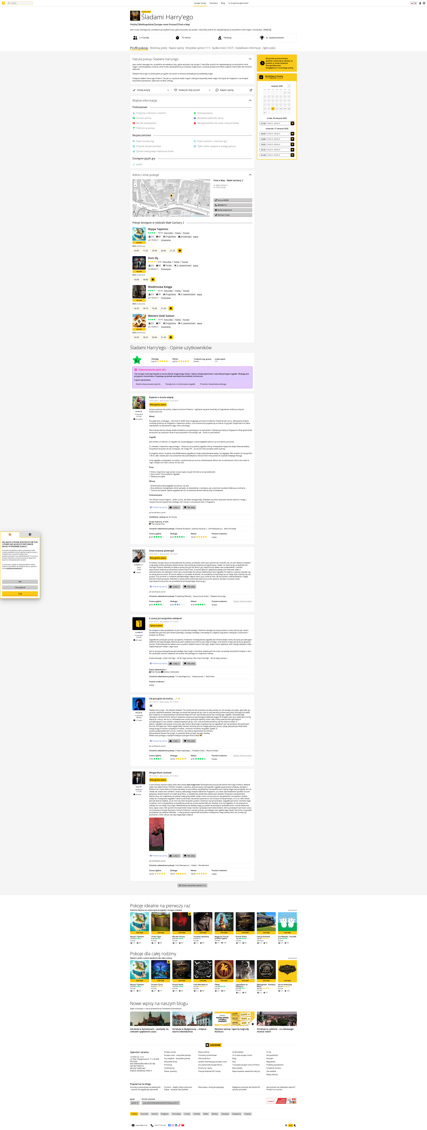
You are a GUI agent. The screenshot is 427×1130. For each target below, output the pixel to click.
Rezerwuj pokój (158, 48)
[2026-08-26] (289, 86)
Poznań (186, 233)
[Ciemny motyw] (295, 1125)
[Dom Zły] (139, 263)
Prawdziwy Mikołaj (183, 596)
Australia (144, 1114)
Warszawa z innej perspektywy (211, 1087)
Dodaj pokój (292, 910)
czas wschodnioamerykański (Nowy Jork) (160, 1103)
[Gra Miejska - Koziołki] (287, 921)
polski (133, 1103)
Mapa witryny (272, 1074)
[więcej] (267, 29)
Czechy (187, 1114)
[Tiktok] (179, 1125)
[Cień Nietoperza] (202, 969)
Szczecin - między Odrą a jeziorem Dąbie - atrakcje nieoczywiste (178, 1088)
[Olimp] (224, 969)
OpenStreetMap (197, 216)
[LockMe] (138, 623)
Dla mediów (271, 1071)
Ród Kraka (210, 676)
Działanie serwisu (273, 1068)
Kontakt (269, 1058)
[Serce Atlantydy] (287, 969)
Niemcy (215, 1114)
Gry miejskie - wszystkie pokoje (177, 1058)
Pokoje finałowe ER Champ (209, 1071)
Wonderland (203, 865)
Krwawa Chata (198, 750)
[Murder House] (181, 921)
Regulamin (270, 1062)
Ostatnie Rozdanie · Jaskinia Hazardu (190, 528)
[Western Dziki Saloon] (139, 320)
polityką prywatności (14, 568)
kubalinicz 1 (138, 565)
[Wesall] (138, 703)
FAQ (234, 1062)
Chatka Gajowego (182, 750)
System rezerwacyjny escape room (212, 1062)
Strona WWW (223, 200)
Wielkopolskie (146, 24)
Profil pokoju (139, 48)
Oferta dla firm (204, 1058)
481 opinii (138, 640)
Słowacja (225, 1114)
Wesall (138, 713)
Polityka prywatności (275, 1065)
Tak (20, 593)
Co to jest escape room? (238, 3)
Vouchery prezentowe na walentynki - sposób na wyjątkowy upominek (145, 1088)
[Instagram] (172, 1125)
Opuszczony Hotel (200, 596)
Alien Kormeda (230, 528)
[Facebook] (169, 1125)
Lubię (176, 507)
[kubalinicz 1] (138, 556)
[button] (135, 182)
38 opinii (138, 794)
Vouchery (214, 3)
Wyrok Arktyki (212, 750)
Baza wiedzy (237, 1068)
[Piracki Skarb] (245, 921)
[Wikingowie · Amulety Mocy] (266, 969)
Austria (155, 1114)
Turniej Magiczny (182, 676)
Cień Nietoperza (215, 528)
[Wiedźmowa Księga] (139, 291)
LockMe (138, 632)
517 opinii (138, 720)
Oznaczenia (166, 240)
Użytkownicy (169, 1068)
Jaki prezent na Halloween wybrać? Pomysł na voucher (280, 1088)
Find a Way (184, 24)
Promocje (168, 1065)
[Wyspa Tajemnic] (139, 234)
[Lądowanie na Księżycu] (245, 969)
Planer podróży (170, 1071)
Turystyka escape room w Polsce (246, 1065)
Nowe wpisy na (159, 1003)
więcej (195, 237)
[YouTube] (182, 1125)
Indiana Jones (197, 676)
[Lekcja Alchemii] (266, 921)
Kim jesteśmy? (272, 1055)
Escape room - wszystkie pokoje (177, 1055)
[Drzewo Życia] (160, 969)
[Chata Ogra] (160, 921)
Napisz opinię (176, 48)
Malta (205, 1114)
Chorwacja (176, 1114)
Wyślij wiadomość (224, 210)
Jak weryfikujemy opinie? (157, 513)
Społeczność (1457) (223, 48)
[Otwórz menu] (424, 3)
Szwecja (247, 1114)
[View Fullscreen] (135, 190)
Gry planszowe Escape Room (210, 1065)
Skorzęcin (260, 940)
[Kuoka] (138, 402)
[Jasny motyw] (286, 1125)
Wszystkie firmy (170, 1062)
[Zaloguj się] (420, 3)
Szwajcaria (236, 1114)
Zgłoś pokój (269, 48)
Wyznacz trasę (223, 215)
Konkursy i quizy (205, 1068)
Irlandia (196, 1114)
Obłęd (193, 865)
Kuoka (138, 411)
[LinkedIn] (176, 1125)
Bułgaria (164, 1114)
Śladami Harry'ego (218, 596)
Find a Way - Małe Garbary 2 (228, 180)
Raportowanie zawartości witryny (246, 1071)
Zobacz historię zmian (242, 601)
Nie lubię (191, 507)
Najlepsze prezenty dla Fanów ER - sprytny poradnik (246, 1088)
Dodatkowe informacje (248, 48)
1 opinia (138, 572)
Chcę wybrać (20, 587)
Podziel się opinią (159, 507)
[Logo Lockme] (3, 3)
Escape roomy (200, 3)
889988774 (222, 205)
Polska (133, 24)
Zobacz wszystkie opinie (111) (193, 885)
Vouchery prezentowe (207, 1055)
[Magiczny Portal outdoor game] (224, 921)
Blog (223, 3)
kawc (138, 787)
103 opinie (139, 419)
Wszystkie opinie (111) (198, 48)
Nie (20, 581)
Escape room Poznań (166, 24)
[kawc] (138, 778)
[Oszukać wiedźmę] (202, 921)
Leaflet (182, 216)
